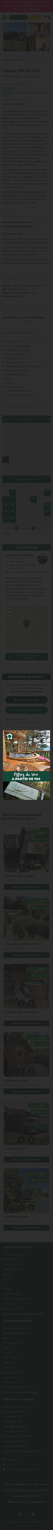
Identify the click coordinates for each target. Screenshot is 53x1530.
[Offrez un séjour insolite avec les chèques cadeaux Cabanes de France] (26, 765)
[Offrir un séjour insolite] (27, 790)
